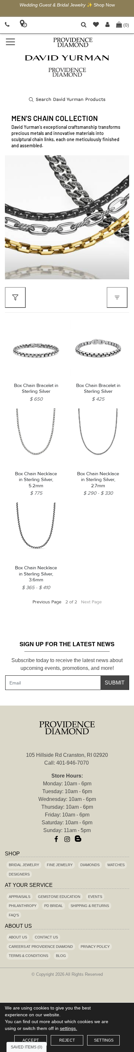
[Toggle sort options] (117, 297)
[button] (84, 25)
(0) (126, 25)
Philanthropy (22, 906)
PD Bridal (53, 906)
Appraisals (19, 897)
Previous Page (47, 602)
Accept (30, 1040)
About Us (18, 937)
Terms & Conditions (28, 956)
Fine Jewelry (60, 865)
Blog (61, 956)
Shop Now (104, 4)
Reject (67, 1040)
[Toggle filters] (15, 297)
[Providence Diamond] (73, 42)
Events (95, 897)
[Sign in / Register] (107, 25)
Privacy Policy (95, 947)
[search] (67, 99)
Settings (104, 1040)
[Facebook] (56, 839)
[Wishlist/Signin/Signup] (96, 25)
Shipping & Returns (90, 906)
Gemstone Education (59, 897)
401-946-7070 (72, 763)
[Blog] (78, 839)
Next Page (91, 602)
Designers (19, 874)
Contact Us (46, 937)
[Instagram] (67, 839)
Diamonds (90, 865)
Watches (116, 865)
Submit (115, 682)
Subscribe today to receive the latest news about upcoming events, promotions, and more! (67, 664)
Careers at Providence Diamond (41, 947)
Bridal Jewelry (24, 865)
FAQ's (14, 915)
